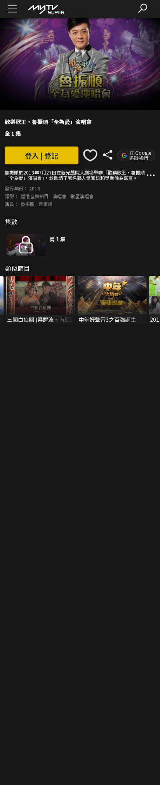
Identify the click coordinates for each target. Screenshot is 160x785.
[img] (45, 9)
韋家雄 (45, 204)
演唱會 (59, 196)
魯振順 (28, 204)
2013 (34, 188)
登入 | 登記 (41, 155)
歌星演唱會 (82, 196)
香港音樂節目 (35, 196)
